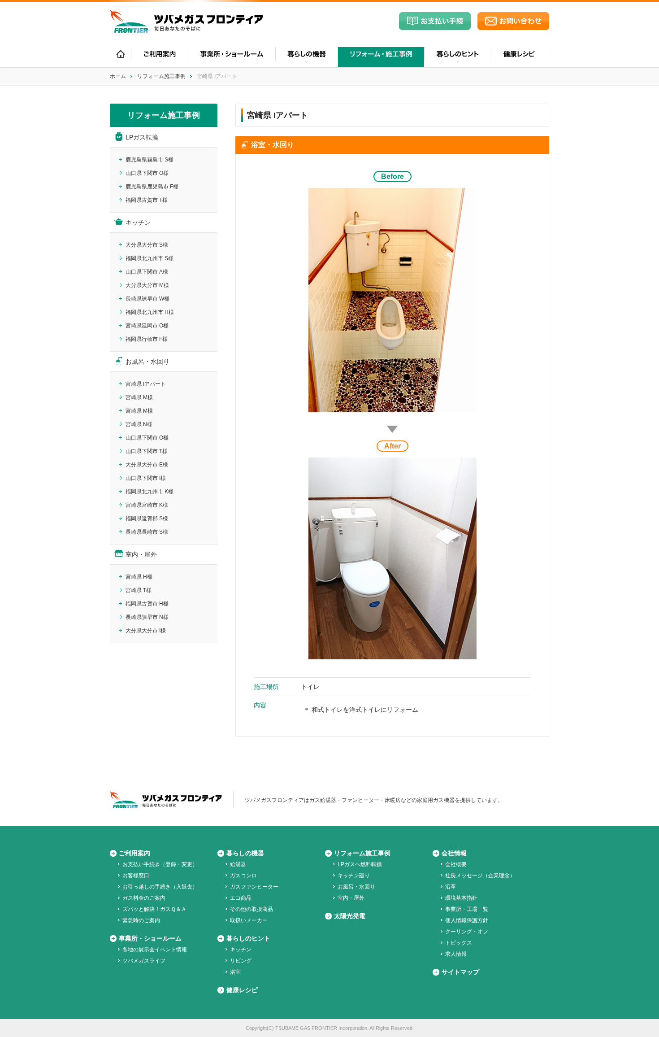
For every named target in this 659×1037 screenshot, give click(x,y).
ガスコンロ (243, 875)
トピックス (458, 943)
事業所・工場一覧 (466, 909)
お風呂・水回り (147, 361)
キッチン (138, 222)
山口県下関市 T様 (147, 451)
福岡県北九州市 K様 (149, 491)
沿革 (450, 887)
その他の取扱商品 (251, 909)
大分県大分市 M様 (147, 285)
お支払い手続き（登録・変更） (160, 864)
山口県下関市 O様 (147, 173)
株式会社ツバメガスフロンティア (186, 21)
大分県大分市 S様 (147, 245)
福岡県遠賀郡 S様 (147, 518)
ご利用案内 (134, 853)
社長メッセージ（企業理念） (480, 875)
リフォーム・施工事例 (381, 57)
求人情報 (456, 954)
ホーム (120, 57)
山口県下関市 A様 (147, 272)
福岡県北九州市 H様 (150, 312)
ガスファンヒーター (254, 887)
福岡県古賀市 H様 (147, 604)
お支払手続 (435, 21)
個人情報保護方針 (466, 920)
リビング (240, 961)
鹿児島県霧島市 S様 (149, 160)
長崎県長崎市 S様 (147, 532)
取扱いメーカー (249, 920)
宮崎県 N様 (139, 424)
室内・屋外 (141, 554)
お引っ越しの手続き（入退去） (160, 887)
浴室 (235, 972)
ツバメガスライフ (143, 961)
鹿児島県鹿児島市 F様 (152, 186)
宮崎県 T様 (139, 590)
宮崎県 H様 (139, 577)
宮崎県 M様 (139, 397)
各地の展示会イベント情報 (154, 949)
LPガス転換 (142, 137)
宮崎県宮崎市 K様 (147, 505)
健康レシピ (520, 57)
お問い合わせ (513, 21)
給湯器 (238, 864)
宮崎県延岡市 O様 (147, 325)
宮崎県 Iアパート (146, 384)
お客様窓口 (135, 875)
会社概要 (456, 864)
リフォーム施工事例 (161, 76)
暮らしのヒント (248, 938)
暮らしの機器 (245, 853)
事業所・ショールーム (231, 57)
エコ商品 (240, 898)
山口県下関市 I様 (146, 478)
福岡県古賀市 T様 (147, 200)
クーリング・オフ (466, 931)
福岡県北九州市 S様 (149, 258)
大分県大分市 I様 (146, 630)
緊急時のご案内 (141, 920)
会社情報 (454, 853)
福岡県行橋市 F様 (147, 339)
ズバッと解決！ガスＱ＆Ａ (154, 909)
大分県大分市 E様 (147, 465)
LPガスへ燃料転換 (360, 864)
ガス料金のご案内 (143, 898)
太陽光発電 (349, 915)
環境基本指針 (461, 898)
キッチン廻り (354, 875)
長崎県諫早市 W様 (147, 299)
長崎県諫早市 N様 (147, 617)
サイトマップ (460, 972)
